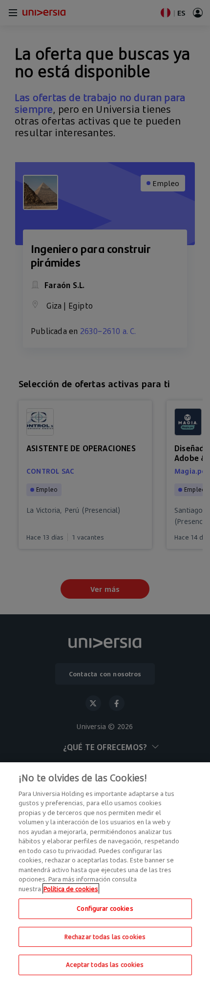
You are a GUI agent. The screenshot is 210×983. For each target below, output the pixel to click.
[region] (105, 872)
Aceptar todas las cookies (105, 964)
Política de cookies (70, 888)
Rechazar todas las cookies (105, 936)
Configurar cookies (105, 908)
